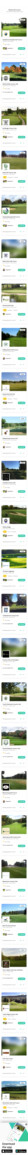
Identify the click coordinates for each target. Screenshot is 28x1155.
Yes (20, 54)
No (23, 54)
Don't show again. (14, 1153)
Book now (21, 48)
